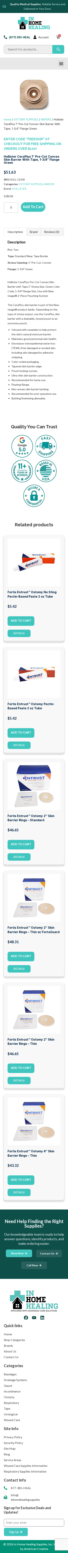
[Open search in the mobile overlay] (34, 49)
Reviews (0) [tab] (51, 232)
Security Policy (13, 1443)
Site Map (9, 1448)
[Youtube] (34, 1317)
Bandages (10, 1374)
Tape (7, 1408)
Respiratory (11, 1403)
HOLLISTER (19, 188)
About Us (10, 1351)
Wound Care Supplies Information (25, 1465)
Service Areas (12, 1460)
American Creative (36, 1549)
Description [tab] (15, 232)
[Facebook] (26, 1317)
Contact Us (11, 1357)
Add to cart (33, 206)
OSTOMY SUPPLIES (26, 119)
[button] (61, 63)
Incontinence (12, 1391)
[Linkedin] (42, 1317)
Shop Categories (14, 1340)
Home (7, 119)
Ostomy (9, 1397)
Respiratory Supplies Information (25, 1471)
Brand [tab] (34, 232)
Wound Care (12, 1420)
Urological (11, 1414)
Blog (7, 1454)
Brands (8, 1345)
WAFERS (46, 119)
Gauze (8, 1385)
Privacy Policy (13, 1437)
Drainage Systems (15, 1380)
